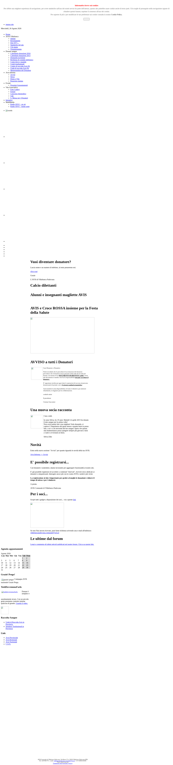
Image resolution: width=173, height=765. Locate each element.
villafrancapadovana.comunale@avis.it (44, 533)
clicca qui (33, 271)
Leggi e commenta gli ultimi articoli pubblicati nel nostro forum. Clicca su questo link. (62, 544)
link (74, 500)
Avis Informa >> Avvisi (39, 455)
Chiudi (86, 19)
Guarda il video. (22, 603)
